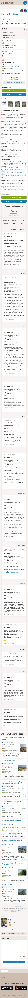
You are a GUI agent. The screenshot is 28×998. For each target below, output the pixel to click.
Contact (3, 977)
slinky (10, 919)
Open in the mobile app (15, 90)
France (10, 64)
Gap (8, 68)
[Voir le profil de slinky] (4, 922)
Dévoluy (12, 66)
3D (23, 956)
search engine (19, 905)
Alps (9, 66)
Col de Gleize (21, 161)
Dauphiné (17, 66)
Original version (20, 933)
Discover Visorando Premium (13, 82)
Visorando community (6, 979)
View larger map (14, 962)
